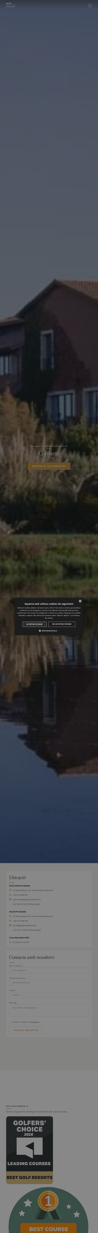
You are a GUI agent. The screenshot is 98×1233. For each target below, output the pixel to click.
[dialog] (49, 616)
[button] (49, 630)
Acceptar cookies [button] (34, 624)
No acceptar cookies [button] (61, 624)
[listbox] (80, 601)
